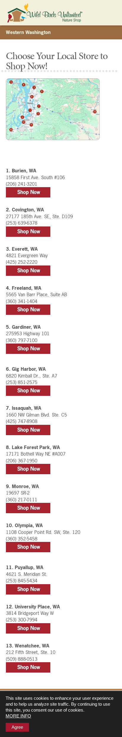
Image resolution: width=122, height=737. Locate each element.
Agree (17, 727)
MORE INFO (18, 715)
